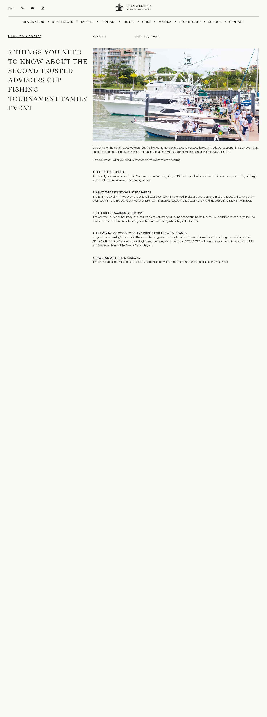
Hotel (129, 21)
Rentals (109, 21)
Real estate (62, 21)
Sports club (189, 21)
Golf (146, 21)
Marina (165, 21)
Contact (236, 21)
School (214, 21)
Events (87, 21)
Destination (33, 21)
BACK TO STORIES (25, 36)
